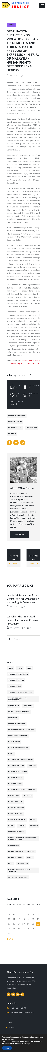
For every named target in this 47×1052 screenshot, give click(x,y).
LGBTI (11, 826)
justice (33, 766)
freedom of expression (18, 736)
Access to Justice (16, 680)
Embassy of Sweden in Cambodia (21, 730)
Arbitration (14, 706)
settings (27, 1044)
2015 (20, 668)
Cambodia (29, 706)
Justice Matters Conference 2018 (22, 790)
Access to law (15, 686)
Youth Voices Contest (18, 877)
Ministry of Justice (16, 832)
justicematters (15, 784)
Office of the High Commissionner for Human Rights (22, 838)
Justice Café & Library (18, 772)
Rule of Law (23, 863)
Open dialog (14, 845)
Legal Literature (15, 814)
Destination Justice (17, 416)
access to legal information (20, 692)
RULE (11, 863)
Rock (30, 857)
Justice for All (15, 428)
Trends (11, 25)
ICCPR (11, 754)
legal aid (28, 796)
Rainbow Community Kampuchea (21, 851)
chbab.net (13, 718)
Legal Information (16, 808)
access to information (18, 674)
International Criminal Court (21, 760)
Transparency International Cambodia (20, 870)
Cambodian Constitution (19, 712)
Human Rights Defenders (18, 748)
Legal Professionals (17, 820)
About (12, 1027)
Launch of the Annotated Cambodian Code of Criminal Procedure (23, 620)
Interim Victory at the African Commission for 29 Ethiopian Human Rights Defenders (23, 599)
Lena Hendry (32, 428)
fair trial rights (15, 422)
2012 (11, 668)
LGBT (33, 820)
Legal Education (15, 802)
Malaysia (12, 434)
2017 (30, 668)
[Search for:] (23, 639)
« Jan (10, 939)
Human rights (14, 742)
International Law (16, 766)
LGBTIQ (22, 826)
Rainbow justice (15, 857)
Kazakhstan (14, 796)
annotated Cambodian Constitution (17, 699)
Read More (19, 534)
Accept (7, 1048)
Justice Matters (15, 778)
